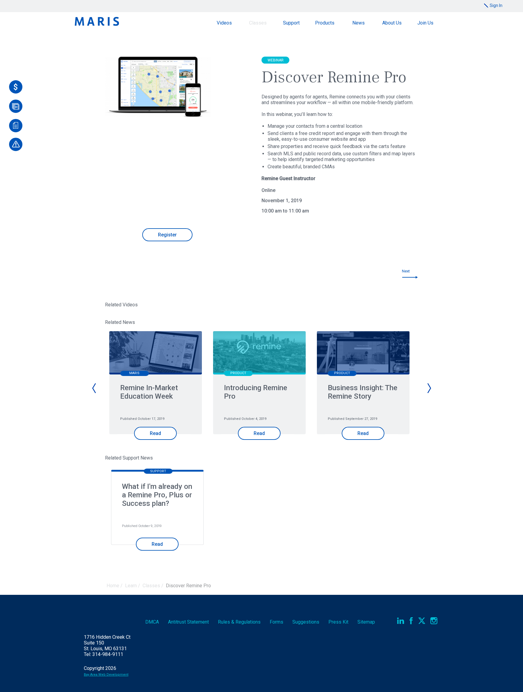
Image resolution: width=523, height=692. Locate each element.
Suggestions (305, 622)
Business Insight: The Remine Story (362, 392)
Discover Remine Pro (188, 585)
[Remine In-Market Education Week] (155, 353)
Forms (276, 622)
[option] (158, 393)
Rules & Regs (239, 622)
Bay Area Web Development (106, 675)
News (358, 23)
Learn (131, 585)
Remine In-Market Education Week (149, 392)
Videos (224, 23)
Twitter (421, 620)
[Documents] (15, 125)
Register (167, 235)
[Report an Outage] (15, 144)
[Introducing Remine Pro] (259, 353)
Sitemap (366, 622)
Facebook (411, 620)
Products (324, 23)
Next (406, 271)
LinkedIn (400, 620)
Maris (97, 21)
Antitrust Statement (188, 622)
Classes (258, 23)
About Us (392, 23)
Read (155, 433)
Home (113, 585)
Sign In (496, 5)
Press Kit (338, 622)
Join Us (425, 23)
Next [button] (428, 388)
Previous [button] (94, 388)
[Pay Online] (15, 87)
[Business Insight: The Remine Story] (363, 353)
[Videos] (15, 106)
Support (291, 23)
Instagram (434, 620)
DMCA (152, 622)
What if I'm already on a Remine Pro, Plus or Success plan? (157, 495)
